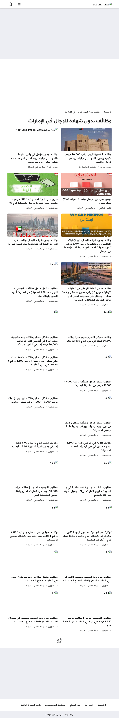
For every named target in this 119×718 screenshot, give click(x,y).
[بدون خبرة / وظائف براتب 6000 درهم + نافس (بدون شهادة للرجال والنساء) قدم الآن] (32, 191)
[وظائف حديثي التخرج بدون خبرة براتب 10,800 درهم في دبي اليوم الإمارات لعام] (86, 331)
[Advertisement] (59, 34)
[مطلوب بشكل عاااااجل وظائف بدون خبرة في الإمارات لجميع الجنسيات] (32, 569)
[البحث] (10, 4)
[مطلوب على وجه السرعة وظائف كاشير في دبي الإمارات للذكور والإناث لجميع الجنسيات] (86, 569)
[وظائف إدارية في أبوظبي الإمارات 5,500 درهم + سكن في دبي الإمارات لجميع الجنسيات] (86, 449)
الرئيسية (108, 111)
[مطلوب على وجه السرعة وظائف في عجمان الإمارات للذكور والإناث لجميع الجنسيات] (32, 611)
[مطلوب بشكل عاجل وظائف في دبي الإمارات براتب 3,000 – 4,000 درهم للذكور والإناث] (32, 416)
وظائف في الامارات (87, 167)
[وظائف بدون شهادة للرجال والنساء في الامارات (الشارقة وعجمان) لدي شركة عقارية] (32, 236)
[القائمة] (19, 4)
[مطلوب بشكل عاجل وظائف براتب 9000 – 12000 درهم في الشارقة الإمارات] (86, 373)
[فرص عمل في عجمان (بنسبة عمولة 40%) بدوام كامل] (86, 191)
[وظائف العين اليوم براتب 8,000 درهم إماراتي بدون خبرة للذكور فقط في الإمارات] (32, 449)
